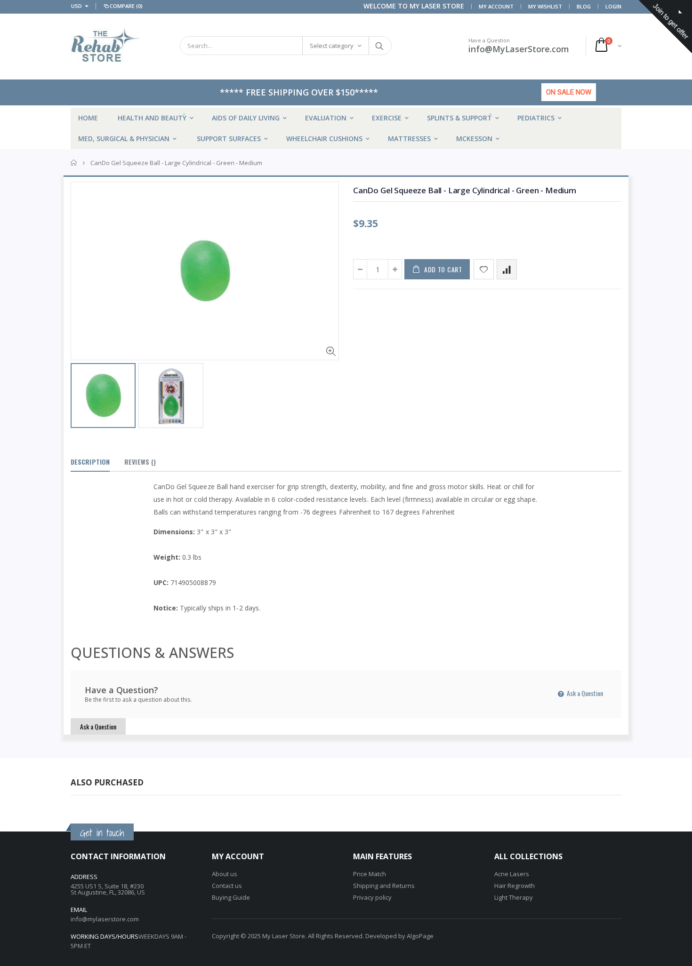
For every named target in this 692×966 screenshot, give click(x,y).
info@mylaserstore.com (105, 919)
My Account (496, 6)
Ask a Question (584, 693)
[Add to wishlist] (484, 269)
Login (613, 6)
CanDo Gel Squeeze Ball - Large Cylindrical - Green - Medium (464, 190)
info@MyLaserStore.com (518, 49)
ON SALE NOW (568, 92)
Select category (332, 45)
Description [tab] (90, 462)
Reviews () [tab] (140, 462)
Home (74, 163)
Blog (584, 6)
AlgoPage (420, 936)
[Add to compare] (507, 269)
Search (379, 46)
